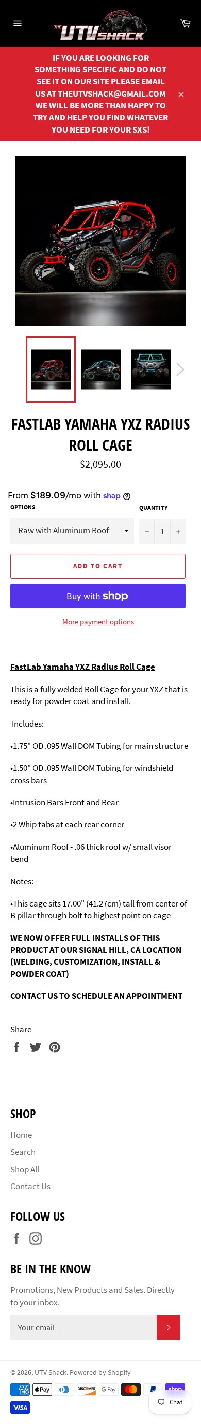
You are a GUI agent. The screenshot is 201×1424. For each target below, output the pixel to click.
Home (21, 1134)
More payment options (98, 621)
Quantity (153, 507)
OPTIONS (23, 507)
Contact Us (30, 1186)
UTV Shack (50, 1372)
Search (23, 1151)
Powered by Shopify (100, 1372)
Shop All (24, 1169)
